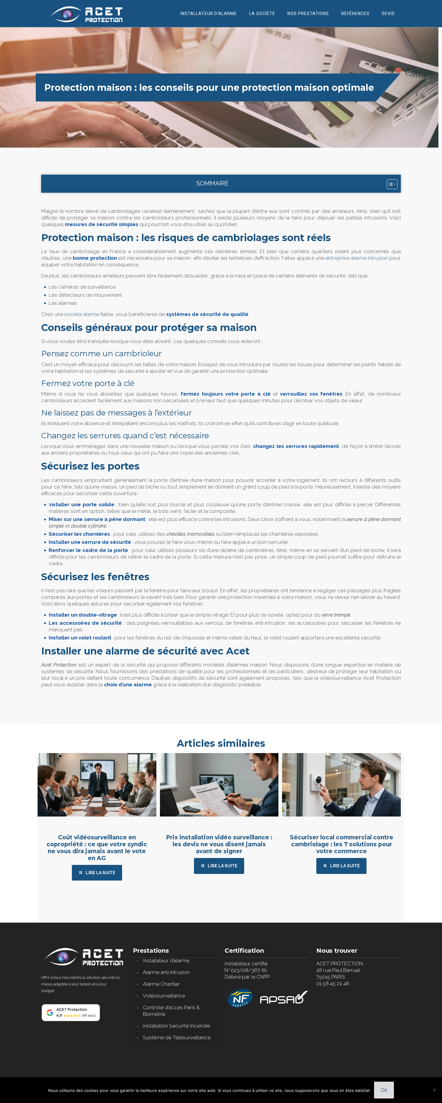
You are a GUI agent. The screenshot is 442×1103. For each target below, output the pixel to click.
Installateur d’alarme (166, 960)
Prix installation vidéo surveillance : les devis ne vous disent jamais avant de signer (219, 844)
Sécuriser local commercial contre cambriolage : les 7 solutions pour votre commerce (341, 844)
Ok (384, 1090)
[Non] (434, 1090)
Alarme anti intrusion (166, 972)
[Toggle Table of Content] (389, 184)
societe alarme (81, 314)
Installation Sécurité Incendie (176, 1026)
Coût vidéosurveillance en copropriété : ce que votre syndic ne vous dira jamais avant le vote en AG (97, 847)
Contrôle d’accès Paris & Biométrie (171, 1010)
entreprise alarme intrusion (356, 258)
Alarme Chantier (161, 984)
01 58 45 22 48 (332, 983)
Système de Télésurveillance (176, 1037)
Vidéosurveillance (164, 996)
